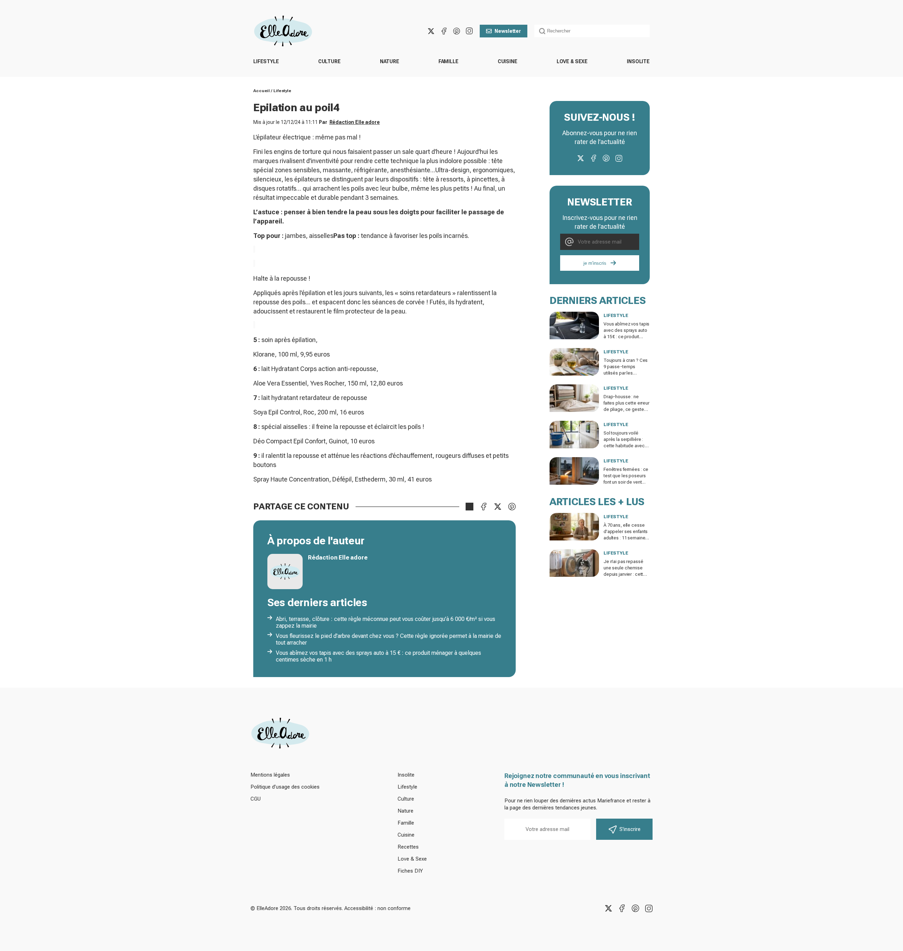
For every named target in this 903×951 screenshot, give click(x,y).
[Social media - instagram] (469, 31)
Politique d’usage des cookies (285, 787)
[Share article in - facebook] (483, 506)
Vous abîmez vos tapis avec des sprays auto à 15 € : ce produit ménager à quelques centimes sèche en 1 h (378, 656)
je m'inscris (594, 263)
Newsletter (508, 31)
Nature (389, 61)
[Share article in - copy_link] (469, 506)
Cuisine (507, 61)
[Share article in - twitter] (498, 506)
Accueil (261, 90)
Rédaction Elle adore (354, 122)
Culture (329, 61)
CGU (255, 799)
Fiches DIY (410, 871)
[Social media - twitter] (431, 31)
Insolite (638, 61)
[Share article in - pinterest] (512, 506)
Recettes (408, 847)
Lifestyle (266, 61)
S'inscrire (630, 829)
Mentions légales (270, 775)
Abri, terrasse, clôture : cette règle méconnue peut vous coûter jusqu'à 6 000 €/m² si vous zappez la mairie (385, 622)
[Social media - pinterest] (456, 31)
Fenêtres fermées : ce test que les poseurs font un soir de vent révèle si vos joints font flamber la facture (627, 482)
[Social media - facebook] (443, 31)
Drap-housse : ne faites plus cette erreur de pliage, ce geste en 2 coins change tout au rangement (626, 409)
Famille (448, 61)
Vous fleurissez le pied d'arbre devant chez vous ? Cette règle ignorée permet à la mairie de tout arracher (388, 639)
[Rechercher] (542, 31)
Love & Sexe (572, 61)
